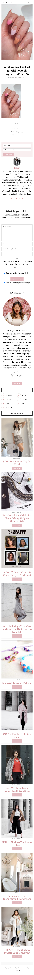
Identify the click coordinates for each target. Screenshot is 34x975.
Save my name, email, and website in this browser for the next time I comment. (17, 264)
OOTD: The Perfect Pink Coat (17, 735)
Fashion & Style (16, 512)
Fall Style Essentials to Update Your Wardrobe (17, 951)
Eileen (17, 167)
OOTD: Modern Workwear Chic (17, 843)
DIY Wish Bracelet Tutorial (17, 683)
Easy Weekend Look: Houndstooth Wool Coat (17, 789)
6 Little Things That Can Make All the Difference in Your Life (17, 629)
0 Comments (22, 78)
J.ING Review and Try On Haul (17, 463)
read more (17, 383)
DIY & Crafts (16, 680)
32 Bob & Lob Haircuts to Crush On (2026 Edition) (17, 574)
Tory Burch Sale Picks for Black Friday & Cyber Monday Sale (17, 518)
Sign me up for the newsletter (17, 273)
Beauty (17, 569)
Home (16, 892)
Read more (17, 468)
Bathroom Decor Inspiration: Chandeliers (17, 897)
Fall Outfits (16, 458)
